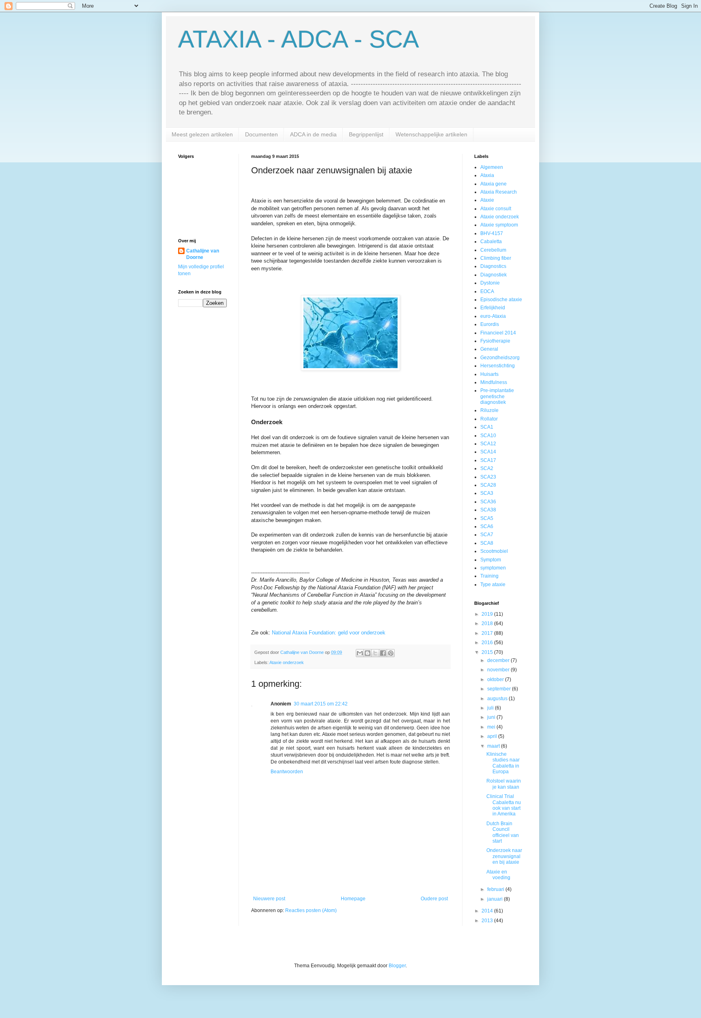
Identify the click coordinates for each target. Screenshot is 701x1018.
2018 (488, 623)
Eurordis (489, 324)
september (499, 689)
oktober (496, 679)
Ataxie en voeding (498, 874)
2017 (488, 633)
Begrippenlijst (366, 134)
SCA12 (488, 443)
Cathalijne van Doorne (202, 254)
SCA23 (488, 477)
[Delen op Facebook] (383, 653)
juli (491, 708)
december (499, 660)
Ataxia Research (498, 192)
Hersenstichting (497, 366)
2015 (488, 652)
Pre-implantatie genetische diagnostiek (497, 396)
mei (492, 727)
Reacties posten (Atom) (311, 910)
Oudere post (434, 899)
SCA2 (486, 468)
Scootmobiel (494, 551)
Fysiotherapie (495, 341)
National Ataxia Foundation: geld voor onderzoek (328, 633)
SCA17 (488, 460)
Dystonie (490, 283)
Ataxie (487, 200)
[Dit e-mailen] (360, 653)
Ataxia (487, 175)
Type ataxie (492, 584)
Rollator (489, 419)
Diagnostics (493, 266)
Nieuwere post (269, 899)
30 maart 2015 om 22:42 (321, 704)
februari (496, 889)
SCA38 (488, 510)
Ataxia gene (493, 184)
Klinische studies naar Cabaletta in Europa (503, 762)
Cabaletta (491, 241)
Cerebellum (493, 250)
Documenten (261, 134)
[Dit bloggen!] (367, 653)
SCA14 (488, 452)
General (489, 349)
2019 (488, 614)
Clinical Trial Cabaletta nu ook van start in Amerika (503, 805)
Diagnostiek (493, 275)
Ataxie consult (495, 208)
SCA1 (486, 427)
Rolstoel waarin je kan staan (503, 783)
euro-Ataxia (493, 316)
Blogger (397, 965)
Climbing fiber (495, 258)
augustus (498, 698)
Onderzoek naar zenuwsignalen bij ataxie (504, 856)
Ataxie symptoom (499, 225)
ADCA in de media (313, 134)
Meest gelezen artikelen (202, 134)
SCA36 (488, 502)
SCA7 (486, 534)
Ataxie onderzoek (286, 662)
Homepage (353, 899)
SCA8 (486, 543)
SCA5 (486, 518)
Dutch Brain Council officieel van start (502, 832)
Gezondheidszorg (500, 357)
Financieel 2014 (498, 333)
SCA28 (488, 485)
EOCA (487, 291)
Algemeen (491, 167)
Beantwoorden (287, 771)
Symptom (490, 560)
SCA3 (486, 493)
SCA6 (486, 526)
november (499, 670)
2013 (488, 920)
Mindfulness (493, 382)
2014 (488, 911)
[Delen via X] (375, 653)
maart (494, 746)
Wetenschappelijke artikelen (431, 134)
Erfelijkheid (492, 308)
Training (489, 576)
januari (495, 899)
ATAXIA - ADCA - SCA (298, 39)
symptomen (493, 568)
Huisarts (489, 374)
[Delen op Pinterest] (391, 653)
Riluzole (489, 410)
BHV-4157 (491, 233)
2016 (488, 642)
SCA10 (488, 435)
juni (492, 717)
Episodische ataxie (501, 299)
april (492, 736)
